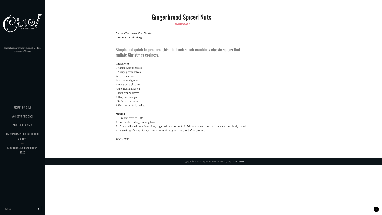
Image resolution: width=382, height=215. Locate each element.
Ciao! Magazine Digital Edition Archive (22, 136)
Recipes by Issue (22, 107)
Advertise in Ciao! (22, 125)
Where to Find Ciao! (22, 116)
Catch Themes (238, 161)
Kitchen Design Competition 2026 (22, 150)
